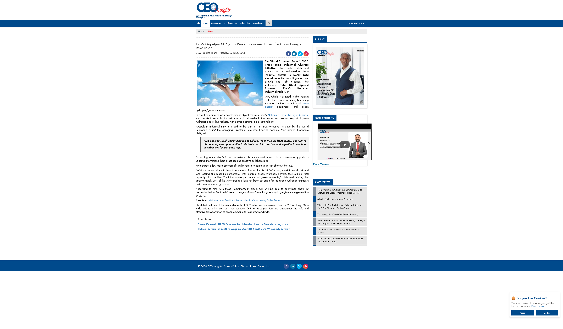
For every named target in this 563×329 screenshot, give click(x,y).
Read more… (538, 306)
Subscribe (245, 23)
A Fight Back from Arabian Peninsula (335, 199)
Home (201, 31)
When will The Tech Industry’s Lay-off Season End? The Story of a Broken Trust (339, 206)
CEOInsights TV (324, 118)
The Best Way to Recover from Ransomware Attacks (338, 231)
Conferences (230, 23)
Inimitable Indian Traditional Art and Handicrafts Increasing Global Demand (245, 200)
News (205, 23)
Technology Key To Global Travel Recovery (337, 214)
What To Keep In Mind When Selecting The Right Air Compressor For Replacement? (341, 222)
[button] (198, 23)
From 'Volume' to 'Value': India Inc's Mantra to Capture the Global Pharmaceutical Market (339, 191)
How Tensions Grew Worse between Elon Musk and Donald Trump (340, 240)
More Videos (321, 164)
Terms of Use (248, 266)
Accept (522, 312)
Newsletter (258, 23)
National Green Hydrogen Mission (288, 115)
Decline (547, 312)
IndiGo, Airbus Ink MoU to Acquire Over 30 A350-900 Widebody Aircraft (244, 229)
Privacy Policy (231, 266)
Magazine (216, 23)
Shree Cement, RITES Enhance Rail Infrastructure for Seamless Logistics (243, 224)
